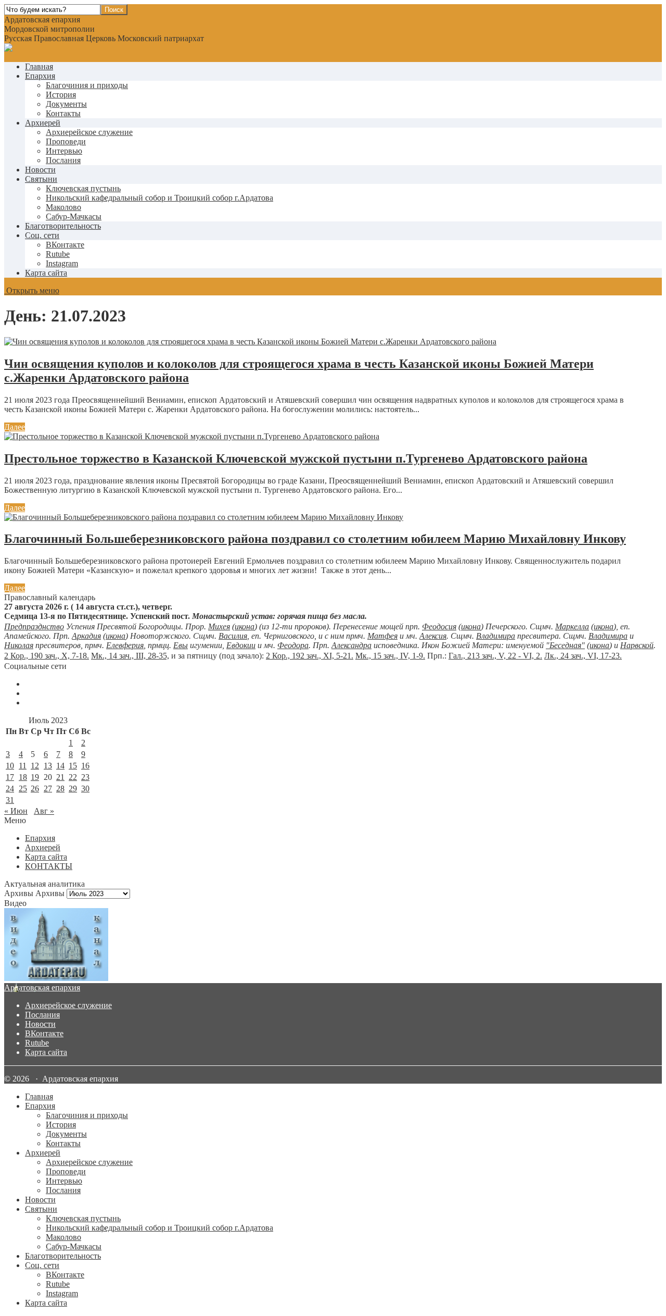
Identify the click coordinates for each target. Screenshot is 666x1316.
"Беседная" (565, 645)
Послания (63, 160)
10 (10, 765)
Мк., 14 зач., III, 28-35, (130, 655)
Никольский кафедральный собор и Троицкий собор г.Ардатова (159, 197)
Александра (351, 645)
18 (23, 777)
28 (60, 788)
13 (48, 765)
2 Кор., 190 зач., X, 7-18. (46, 655)
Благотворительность (63, 225)
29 (73, 788)
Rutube (37, 1042)
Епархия (40, 75)
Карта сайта (46, 272)
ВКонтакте (44, 1033)
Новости (40, 169)
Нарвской (637, 645)
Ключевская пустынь (83, 188)
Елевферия (125, 645)
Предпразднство (34, 626)
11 (23, 765)
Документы (66, 104)
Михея (219, 626)
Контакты (63, 113)
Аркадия (86, 635)
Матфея (382, 635)
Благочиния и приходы (87, 85)
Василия (233, 635)
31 (10, 800)
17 (10, 777)
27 (48, 788)
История (61, 94)
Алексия (432, 635)
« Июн (16, 810)
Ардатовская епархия (42, 987)
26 (35, 788)
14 (60, 765)
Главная (39, 66)
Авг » (44, 810)
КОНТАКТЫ (48, 866)
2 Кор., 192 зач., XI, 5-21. (309, 655)
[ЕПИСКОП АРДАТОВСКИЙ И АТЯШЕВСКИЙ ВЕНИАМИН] (333, 945)
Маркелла (572, 626)
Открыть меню (31, 290)
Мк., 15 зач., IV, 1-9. (390, 655)
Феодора (293, 645)
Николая (18, 645)
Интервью (64, 150)
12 (35, 765)
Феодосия (439, 626)
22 (73, 777)
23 (85, 777)
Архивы (50, 893)
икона (244, 626)
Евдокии (240, 645)
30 (85, 788)
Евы (180, 645)
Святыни (41, 179)
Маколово (63, 207)
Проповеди (66, 141)
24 (10, 788)
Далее (14, 427)
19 (35, 777)
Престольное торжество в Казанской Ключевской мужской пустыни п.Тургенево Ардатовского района (295, 458)
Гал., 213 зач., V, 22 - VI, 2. (495, 655)
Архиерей (42, 122)
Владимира (495, 635)
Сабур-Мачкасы (73, 216)
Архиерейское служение (89, 132)
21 (60, 777)
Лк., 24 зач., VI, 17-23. (583, 655)
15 (73, 765)
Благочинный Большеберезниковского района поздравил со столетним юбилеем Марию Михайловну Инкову (315, 538)
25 (23, 788)
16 (85, 765)
